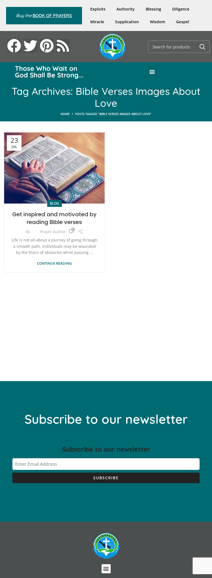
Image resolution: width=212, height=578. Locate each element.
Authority (125, 9)
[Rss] (63, 46)
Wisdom (157, 21)
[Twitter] (30, 46)
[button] (152, 71)
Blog (54, 203)
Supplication (127, 21)
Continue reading (54, 263)
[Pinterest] (47, 46)
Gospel (182, 21)
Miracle (97, 21)
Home (65, 114)
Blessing (153, 9)
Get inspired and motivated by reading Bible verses (54, 218)
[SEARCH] (202, 46)
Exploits (97, 9)
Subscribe (106, 477)
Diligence (180, 9)
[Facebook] (14, 46)
